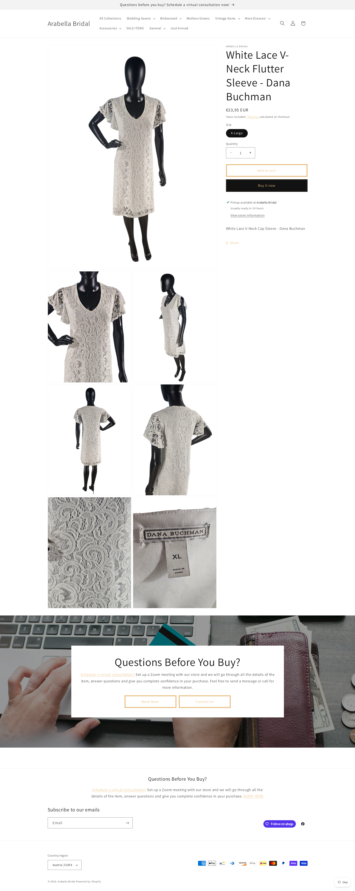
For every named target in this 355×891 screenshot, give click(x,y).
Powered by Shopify (88, 881)
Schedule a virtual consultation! (108, 674)
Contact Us (205, 701)
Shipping (253, 116)
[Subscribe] (127, 823)
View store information (248, 215)
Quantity (232, 143)
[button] (140, 18)
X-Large (237, 133)
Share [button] (234, 242)
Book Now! (150, 701)
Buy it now (266, 185)
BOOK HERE (253, 796)
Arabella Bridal (66, 881)
